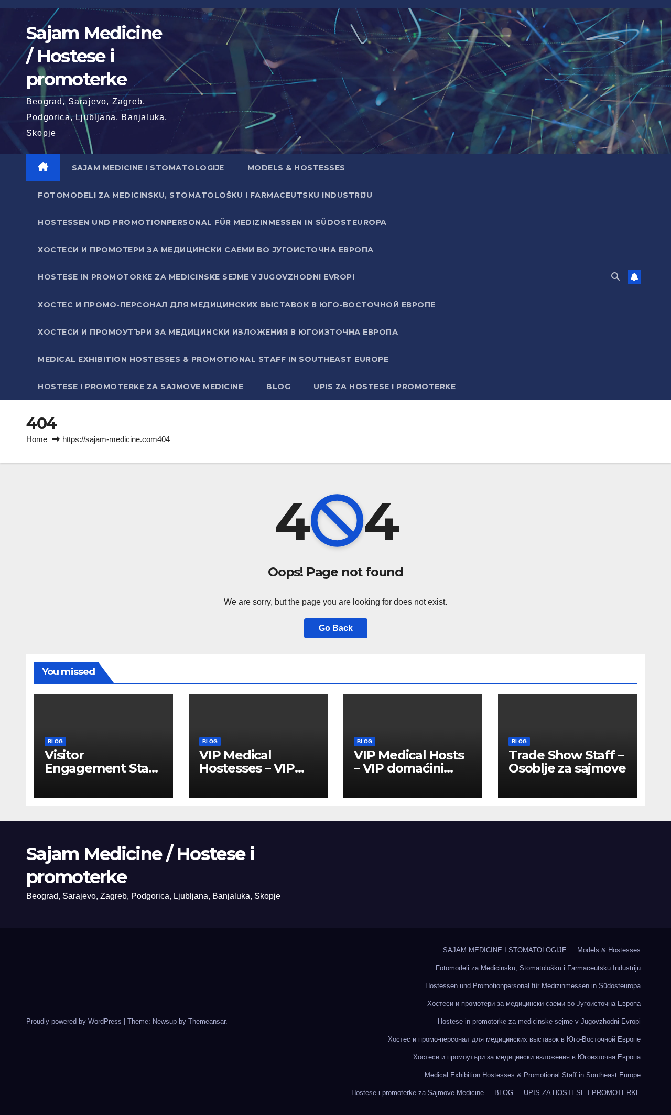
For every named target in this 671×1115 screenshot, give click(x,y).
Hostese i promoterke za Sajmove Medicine (140, 386)
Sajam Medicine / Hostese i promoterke (93, 56)
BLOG (278, 386)
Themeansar (206, 1021)
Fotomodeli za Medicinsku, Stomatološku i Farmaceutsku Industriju (205, 195)
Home (36, 439)
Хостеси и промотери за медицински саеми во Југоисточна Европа (206, 249)
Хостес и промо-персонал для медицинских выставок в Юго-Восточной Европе (237, 304)
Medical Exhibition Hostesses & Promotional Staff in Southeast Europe (213, 359)
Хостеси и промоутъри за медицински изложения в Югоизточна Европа (218, 332)
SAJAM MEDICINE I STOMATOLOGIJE (148, 168)
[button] (615, 276)
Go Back (336, 628)
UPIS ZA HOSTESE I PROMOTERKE (384, 386)
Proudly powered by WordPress (75, 1021)
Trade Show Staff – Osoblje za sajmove (566, 761)
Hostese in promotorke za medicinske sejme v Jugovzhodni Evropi (196, 277)
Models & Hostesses (296, 168)
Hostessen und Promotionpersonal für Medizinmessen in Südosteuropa (212, 222)
